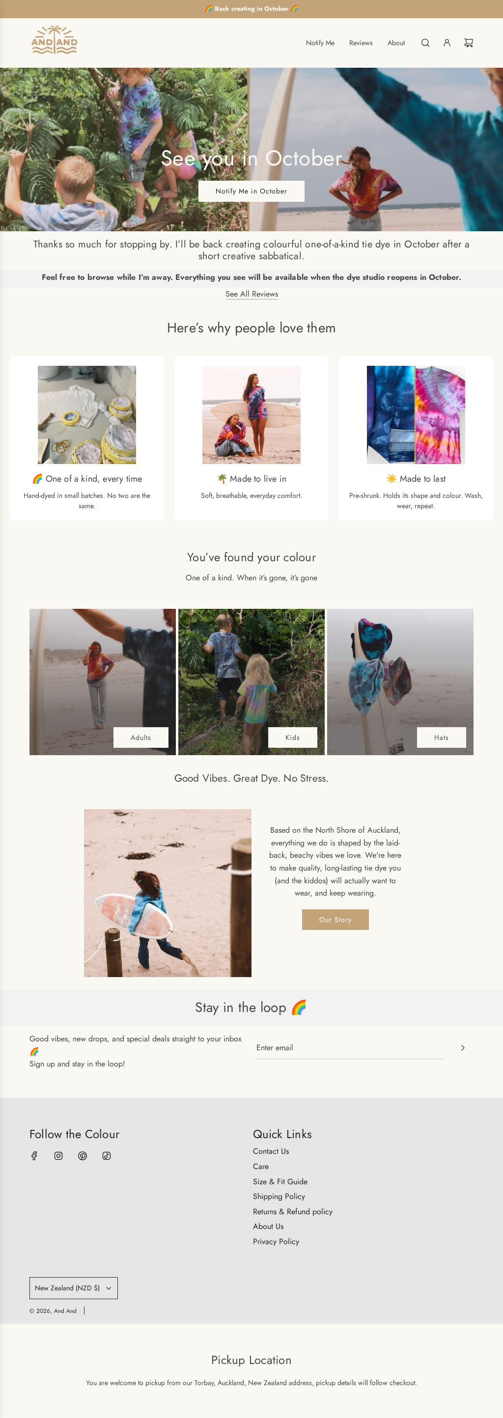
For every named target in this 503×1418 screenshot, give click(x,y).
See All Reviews (251, 294)
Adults (141, 737)
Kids (292, 737)
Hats (441, 737)
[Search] (425, 43)
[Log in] (447, 43)
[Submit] (463, 1048)
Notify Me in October (251, 191)
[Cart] (468, 43)
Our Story (335, 920)
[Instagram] (58, 1156)
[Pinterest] (82, 1156)
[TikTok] (106, 1156)
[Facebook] (34, 1156)
